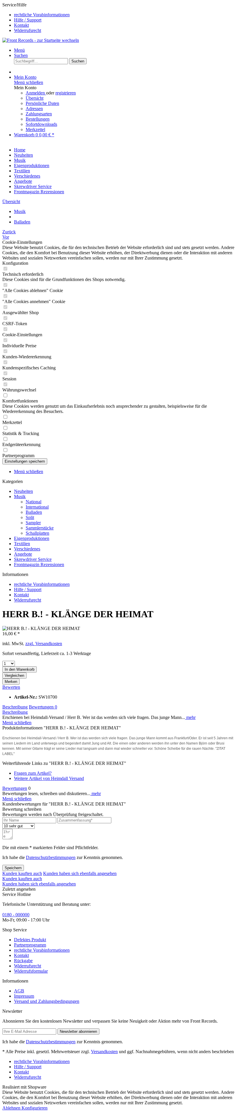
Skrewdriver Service (33, 559)
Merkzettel (35, 129)
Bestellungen (38, 119)
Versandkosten (104, 1051)
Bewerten (11, 687)
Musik (20, 496)
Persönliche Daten (42, 103)
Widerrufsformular (31, 971)
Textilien (22, 543)
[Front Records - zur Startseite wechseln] (40, 40)
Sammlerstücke (40, 527)
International (37, 506)
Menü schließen (28, 82)
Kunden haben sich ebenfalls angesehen (80, 873)
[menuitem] (125, 14)
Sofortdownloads (41, 124)
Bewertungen (43, 706)
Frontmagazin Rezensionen (39, 564)
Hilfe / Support (27, 19)
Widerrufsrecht (27, 30)
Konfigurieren (35, 1107)
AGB (19, 990)
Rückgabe (23, 960)
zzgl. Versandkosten (43, 643)
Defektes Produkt (30, 939)
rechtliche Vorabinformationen (42, 14)
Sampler (33, 522)
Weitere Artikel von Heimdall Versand (49, 778)
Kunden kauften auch (22, 873)
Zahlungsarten (39, 113)
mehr (190, 717)
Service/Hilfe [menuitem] (36, 17)
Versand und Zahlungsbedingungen (46, 1001)
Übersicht (34, 98)
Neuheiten (23, 491)
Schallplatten (37, 533)
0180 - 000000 (15, 914)
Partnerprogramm (30, 944)
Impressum (24, 996)
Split (30, 517)
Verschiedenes (27, 548)
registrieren (65, 92)
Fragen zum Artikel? (33, 773)
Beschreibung (15, 706)
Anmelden (36, 92)
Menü (19, 50)
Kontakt (21, 25)
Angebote (23, 554)
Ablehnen (12, 1107)
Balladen (34, 512)
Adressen (34, 108)
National (33, 501)
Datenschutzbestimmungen (50, 857)
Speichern (13, 868)
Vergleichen (14, 675)
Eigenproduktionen (31, 538)
